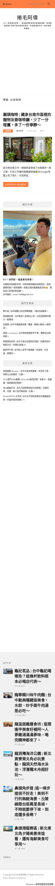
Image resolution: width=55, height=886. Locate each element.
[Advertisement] (27, 65)
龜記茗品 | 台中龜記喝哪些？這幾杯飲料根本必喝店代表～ (33, 676)
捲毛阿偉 (27, 17)
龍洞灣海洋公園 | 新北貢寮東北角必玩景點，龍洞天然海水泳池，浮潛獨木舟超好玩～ (33, 764)
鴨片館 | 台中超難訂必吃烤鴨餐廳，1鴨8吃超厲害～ (25, 311)
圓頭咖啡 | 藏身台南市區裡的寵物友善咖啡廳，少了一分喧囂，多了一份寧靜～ (27, 120)
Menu (9, 4)
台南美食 (8, 131)
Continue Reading (16, 184)
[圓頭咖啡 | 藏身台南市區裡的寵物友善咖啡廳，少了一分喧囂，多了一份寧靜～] (27, 149)
